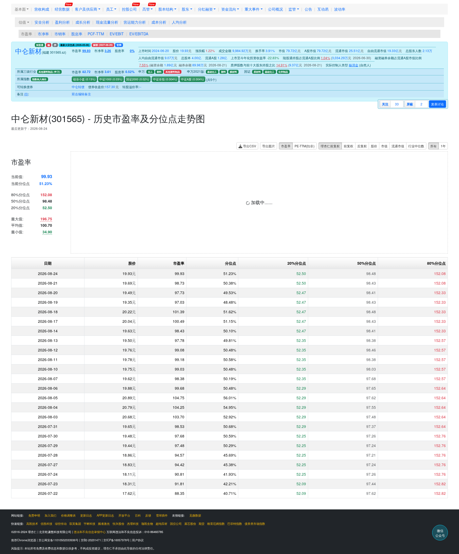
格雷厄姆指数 (216, 523)
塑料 (159, 72)
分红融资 (205, 9)
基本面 (20, 9)
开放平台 (124, 515)
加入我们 (50, 515)
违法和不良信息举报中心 (90, 532)
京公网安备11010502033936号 (59, 540)
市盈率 (26, 33)
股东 (185, 9)
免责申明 (34, 515)
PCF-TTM (96, 33)
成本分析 (158, 22)
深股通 (39, 45)
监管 (292, 9)
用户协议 (138, 540)
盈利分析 (62, 22)
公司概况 (275, 9)
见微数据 (195, 515)
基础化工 (212, 72)
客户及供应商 (86, 9)
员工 (109, 9)
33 (397, 104)
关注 (385, 104)
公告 (308, 9)
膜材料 (233, 72)
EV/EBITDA (138, 33)
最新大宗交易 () (74, 45)
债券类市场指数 (255, 523)
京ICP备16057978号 (116, 540)
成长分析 (82, 22)
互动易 (323, 9)
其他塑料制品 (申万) (49, 72)
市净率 (43, 33)
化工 (150, 72)
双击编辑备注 (81, 94)
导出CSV (249, 146)
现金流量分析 (107, 22)
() (90, 79)
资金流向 (228, 9)
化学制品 (283, 72)
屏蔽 (410, 104)
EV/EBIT (117, 33)
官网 (119, 45)
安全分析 (42, 22)
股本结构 (165, 9)
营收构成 (41, 9)
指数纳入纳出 (39, 79)
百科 (138, 515)
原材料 (257, 72)
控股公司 (129, 9)
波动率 (339, 9)
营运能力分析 (135, 22)
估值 (22, 22)
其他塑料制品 (172, 72)
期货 (202, 523)
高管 (146, 9)
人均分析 (179, 22)
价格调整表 (68, 515)
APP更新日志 (105, 515)
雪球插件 (162, 515)
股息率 (76, 33)
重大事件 (252, 9)
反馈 (148, 515)
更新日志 (86, 515)
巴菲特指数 (234, 523)
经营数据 (62, 9)
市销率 (60, 33)
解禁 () (103, 45)
